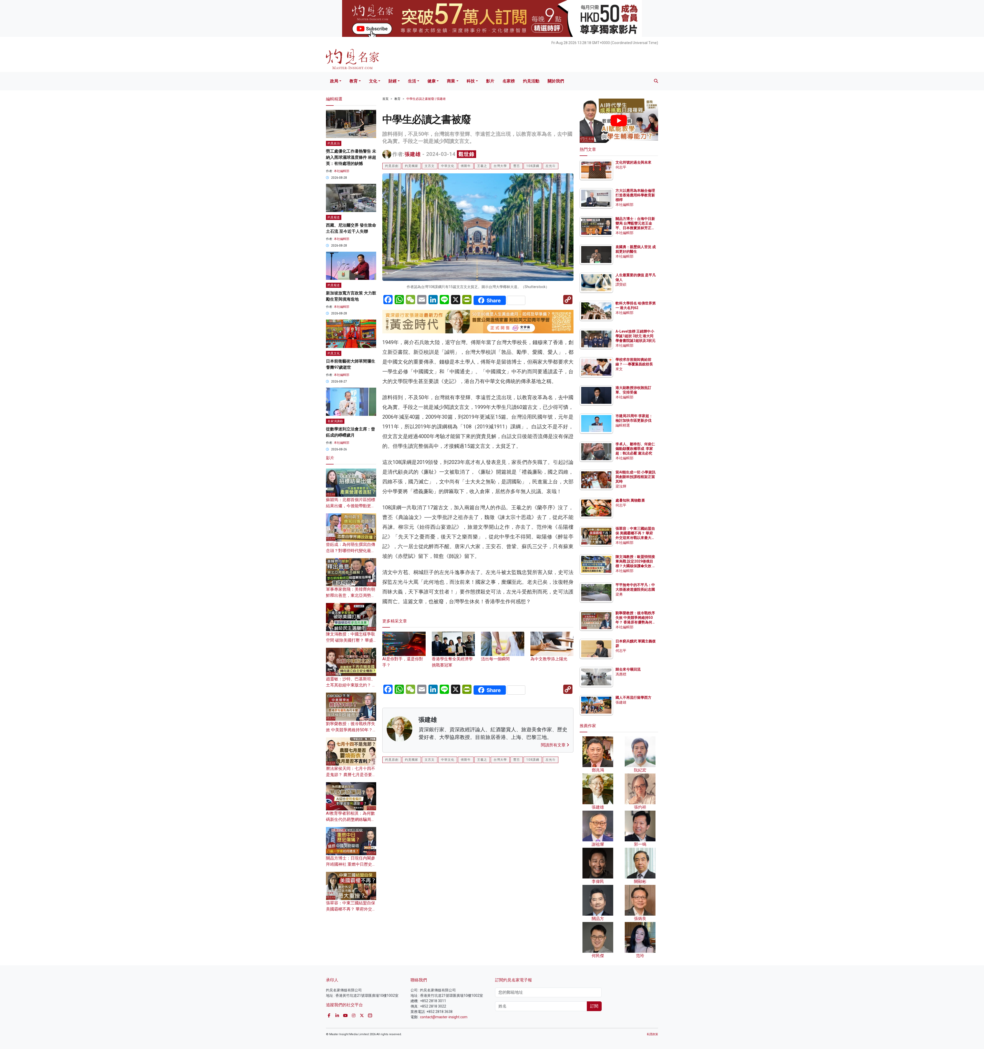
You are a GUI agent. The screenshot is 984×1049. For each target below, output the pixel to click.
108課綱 (532, 166)
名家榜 (509, 81)
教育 (354, 81)
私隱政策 (652, 1034)
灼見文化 (333, 353)
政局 (334, 81)
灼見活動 (531, 81)
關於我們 (556, 81)
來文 (619, 369)
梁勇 (619, 594)
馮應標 (621, 674)
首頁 (385, 99)
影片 (490, 81)
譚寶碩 (621, 284)
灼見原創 (391, 166)
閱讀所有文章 (554, 745)
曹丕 (516, 166)
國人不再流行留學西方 (633, 697)
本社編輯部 (341, 171)
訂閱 (594, 1006)
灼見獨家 (411, 166)
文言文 (430, 166)
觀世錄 (466, 154)
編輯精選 (623, 425)
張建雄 (413, 154)
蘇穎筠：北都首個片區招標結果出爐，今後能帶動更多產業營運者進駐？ (350, 505)
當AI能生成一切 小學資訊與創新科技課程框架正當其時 (635, 476)
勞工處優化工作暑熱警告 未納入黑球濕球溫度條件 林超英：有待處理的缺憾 (351, 157)
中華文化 (447, 166)
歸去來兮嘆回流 (628, 669)
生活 (412, 81)
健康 (431, 81)
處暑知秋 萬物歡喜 (630, 500)
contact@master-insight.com (443, 1017)
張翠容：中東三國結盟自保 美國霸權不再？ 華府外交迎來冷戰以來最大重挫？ (351, 909)
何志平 (621, 167)
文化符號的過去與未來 (633, 162)
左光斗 (551, 166)
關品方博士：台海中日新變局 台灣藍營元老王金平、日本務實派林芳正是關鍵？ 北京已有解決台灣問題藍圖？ (636, 228)
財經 (392, 81)
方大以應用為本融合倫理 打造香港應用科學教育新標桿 (636, 195)
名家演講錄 (335, 421)
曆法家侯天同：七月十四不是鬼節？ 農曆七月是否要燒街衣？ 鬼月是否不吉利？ (351, 774)
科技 (471, 81)
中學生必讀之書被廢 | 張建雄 (426, 99)
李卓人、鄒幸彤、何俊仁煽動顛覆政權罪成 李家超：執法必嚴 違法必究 (635, 448)
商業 (451, 81)
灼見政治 (333, 143)
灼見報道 (333, 217)
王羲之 (482, 166)
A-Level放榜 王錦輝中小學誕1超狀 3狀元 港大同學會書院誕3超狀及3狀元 (635, 336)
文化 (373, 81)
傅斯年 (466, 166)
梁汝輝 (621, 486)
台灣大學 (500, 166)
